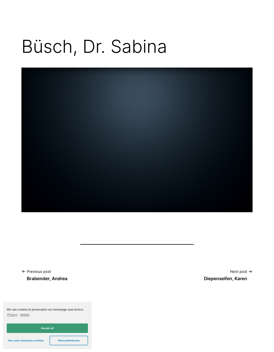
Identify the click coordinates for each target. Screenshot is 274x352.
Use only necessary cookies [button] (26, 340)
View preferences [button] (69, 340)
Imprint (24, 314)
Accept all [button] (47, 328)
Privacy (12, 314)
